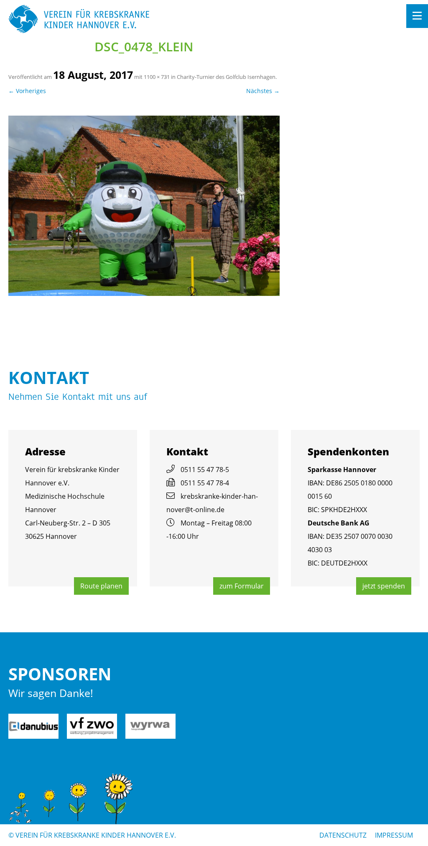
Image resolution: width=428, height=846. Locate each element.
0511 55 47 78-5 (205, 469)
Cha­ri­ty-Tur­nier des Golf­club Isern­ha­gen (226, 77)
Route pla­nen (101, 586)
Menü (417, 16)
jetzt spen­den (383, 586)
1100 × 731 (157, 77)
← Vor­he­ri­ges (27, 91)
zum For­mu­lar (241, 586)
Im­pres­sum (394, 835)
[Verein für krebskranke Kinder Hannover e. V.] (172, 19)
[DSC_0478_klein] (144, 206)
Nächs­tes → (263, 91)
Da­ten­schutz (343, 835)
